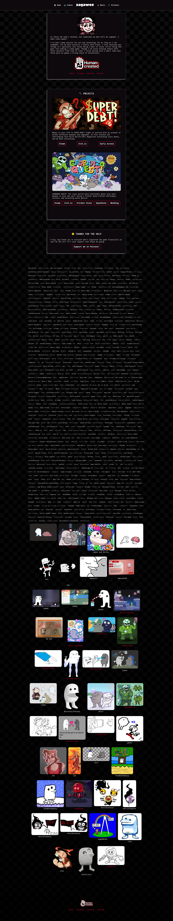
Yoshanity (101, 634)
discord (90, 73)
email (72, 73)
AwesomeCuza (129, 707)
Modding (114, 203)
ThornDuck (72, 547)
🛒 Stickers (113, 5)
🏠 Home (57, 5)
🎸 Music (101, 5)
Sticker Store (84, 203)
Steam (62, 144)
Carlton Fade (48, 668)
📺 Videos (68, 5)
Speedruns (101, 203)
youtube (100, 73)
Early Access (107, 144)
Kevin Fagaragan (75, 646)
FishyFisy (111, 866)
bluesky (80, 73)
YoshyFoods (127, 646)
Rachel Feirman (127, 613)
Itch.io (82, 144)
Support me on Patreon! (86, 247)
